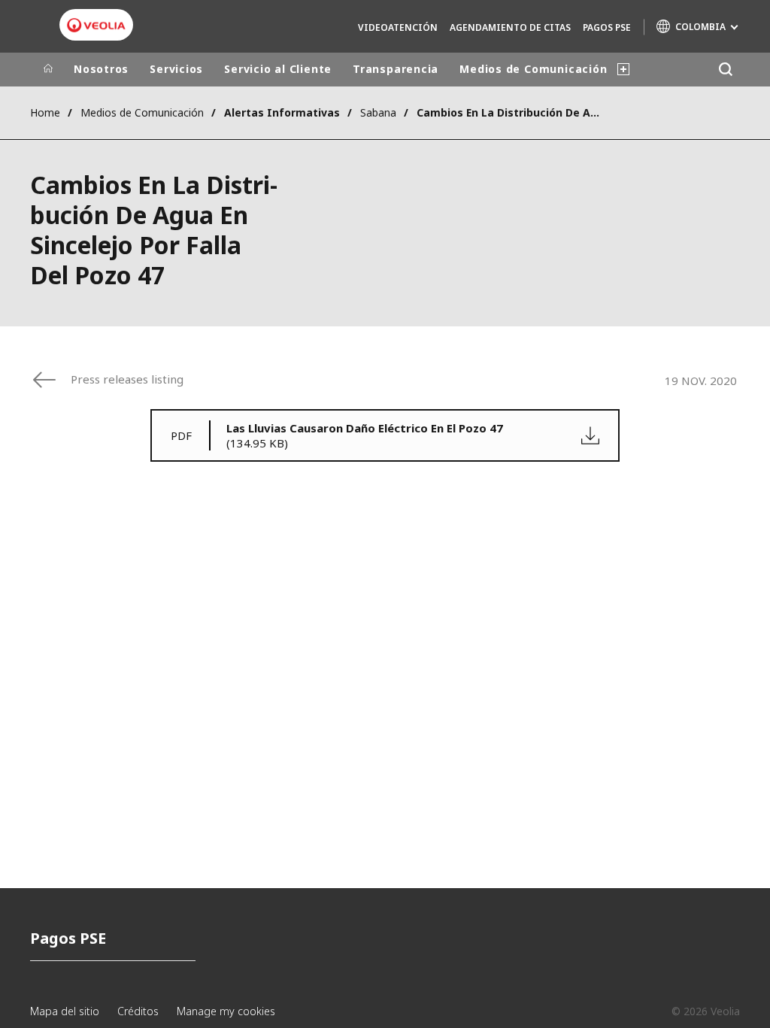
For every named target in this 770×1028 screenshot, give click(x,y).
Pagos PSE (607, 27)
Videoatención (398, 27)
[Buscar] (725, 69)
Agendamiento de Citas (510, 27)
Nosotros (101, 69)
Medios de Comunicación (533, 69)
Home (45, 112)
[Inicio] (48, 69)
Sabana (378, 112)
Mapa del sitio (64, 1011)
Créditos (138, 1011)
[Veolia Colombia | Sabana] (96, 25)
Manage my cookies (226, 1011)
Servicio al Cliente (278, 69)
